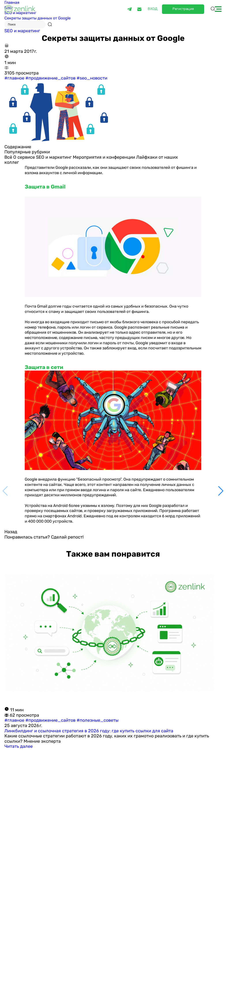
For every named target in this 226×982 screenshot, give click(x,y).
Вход (153, 9)
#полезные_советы (98, 720)
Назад (10, 531)
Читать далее (18, 746)
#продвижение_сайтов (50, 78)
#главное (14, 78)
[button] (221, 491)
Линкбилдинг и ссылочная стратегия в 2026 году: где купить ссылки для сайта (88, 730)
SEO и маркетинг (22, 30)
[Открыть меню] (218, 9)
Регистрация (183, 9)
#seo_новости (92, 78)
